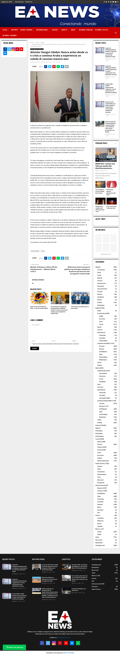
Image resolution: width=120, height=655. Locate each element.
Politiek (99, 422)
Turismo (99, 280)
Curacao (101, 346)
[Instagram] (54, 643)
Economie (102, 376)
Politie (99, 420)
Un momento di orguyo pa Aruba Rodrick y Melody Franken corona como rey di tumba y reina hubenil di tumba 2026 (59, 310)
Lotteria (99, 458)
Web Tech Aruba (69, 653)
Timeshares (101, 471)
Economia (100, 455)
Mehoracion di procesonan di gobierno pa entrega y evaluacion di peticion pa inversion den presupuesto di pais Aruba (77, 270)
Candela (99, 526)
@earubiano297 (106, 254)
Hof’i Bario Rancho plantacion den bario (111, 192)
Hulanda (99, 504)
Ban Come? (98, 540)
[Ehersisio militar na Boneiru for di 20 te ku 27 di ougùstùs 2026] (36, 580)
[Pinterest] (60, 643)
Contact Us (28, 2)
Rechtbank (102, 381)
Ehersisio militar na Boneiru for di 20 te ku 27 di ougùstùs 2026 (49, 579)
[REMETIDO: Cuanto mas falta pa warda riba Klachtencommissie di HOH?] (106, 155)
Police (99, 362)
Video (73, 30)
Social (99, 275)
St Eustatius (100, 305)
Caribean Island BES (103, 343)
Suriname (100, 510)
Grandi (99, 532)
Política (99, 302)
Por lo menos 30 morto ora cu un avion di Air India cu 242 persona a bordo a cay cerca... (80, 578)
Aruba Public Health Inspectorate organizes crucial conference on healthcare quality (111, 88)
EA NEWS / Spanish (9, 35)
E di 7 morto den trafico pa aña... (111, 207)
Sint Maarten (103, 351)
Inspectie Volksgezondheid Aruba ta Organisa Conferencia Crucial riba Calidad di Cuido (111, 52)
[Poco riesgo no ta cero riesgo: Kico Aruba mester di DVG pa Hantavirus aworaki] (100, 184)
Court (101, 321)
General (99, 466)
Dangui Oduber (35, 251)
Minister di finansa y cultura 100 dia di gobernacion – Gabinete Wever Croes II (43, 269)
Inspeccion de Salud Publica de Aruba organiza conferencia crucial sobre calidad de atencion (110, 107)
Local (5, 30)
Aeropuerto (100, 482)
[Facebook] (42, 643)
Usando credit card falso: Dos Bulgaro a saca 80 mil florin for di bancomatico (79, 566)
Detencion (100, 521)
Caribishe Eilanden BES (104, 401)
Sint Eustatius (103, 357)
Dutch (97, 368)
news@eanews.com (63, 637)
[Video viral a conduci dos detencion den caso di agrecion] (100, 201)
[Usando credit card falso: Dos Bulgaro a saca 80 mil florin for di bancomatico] (66, 567)
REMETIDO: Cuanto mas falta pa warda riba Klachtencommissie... (105, 166)
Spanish (97, 267)
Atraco (99, 523)
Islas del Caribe (102, 289)
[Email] (72, 643)
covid (42, 251)
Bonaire (99, 294)
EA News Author (36, 62)
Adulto (99, 534)
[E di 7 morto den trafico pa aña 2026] (111, 201)
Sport (99, 384)
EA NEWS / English (86, 30)
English (97, 308)
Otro (98, 512)
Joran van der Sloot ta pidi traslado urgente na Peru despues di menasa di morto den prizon (50, 567)
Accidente (100, 518)
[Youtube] (66, 643)
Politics (99, 365)
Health (101, 316)
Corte (99, 452)
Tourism (99, 330)
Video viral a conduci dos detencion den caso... (99, 209)
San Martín (100, 297)
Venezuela (100, 286)
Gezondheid (103, 373)
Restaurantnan (101, 474)
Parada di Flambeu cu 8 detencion (79, 590)
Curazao (100, 291)
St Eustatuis (99, 431)
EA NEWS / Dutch (101, 30)
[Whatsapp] (78, 643)
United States (103, 340)
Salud (99, 272)
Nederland (102, 417)
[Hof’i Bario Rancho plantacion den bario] (111, 184)
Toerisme (100, 387)
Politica (32, 49)
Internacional (42, 30)
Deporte (14, 30)
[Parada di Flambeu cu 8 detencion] (66, 591)
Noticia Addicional (103, 461)
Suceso (55, 30)
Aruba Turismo (26, 30)
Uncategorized (100, 545)
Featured (37, 49)
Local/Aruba (101, 270)
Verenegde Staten (104, 398)
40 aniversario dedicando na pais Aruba (80, 307)
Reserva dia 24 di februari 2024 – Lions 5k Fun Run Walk (39, 307)
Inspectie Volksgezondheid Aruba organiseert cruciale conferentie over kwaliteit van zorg (111, 70)
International (101, 332)
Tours (99, 477)
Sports (99, 327)
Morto (64, 30)
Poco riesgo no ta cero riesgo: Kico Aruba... (99, 191)
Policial (99, 444)
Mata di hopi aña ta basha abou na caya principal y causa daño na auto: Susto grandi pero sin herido (110, 127)
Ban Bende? (99, 542)
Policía (99, 300)
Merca (99, 507)
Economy (102, 319)
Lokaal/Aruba (101, 370)
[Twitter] (48, 643)
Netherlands (103, 360)
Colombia (102, 338)
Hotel (99, 469)
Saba (100, 354)
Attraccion (100, 480)
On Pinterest (100, 230)
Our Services (19, 2)
